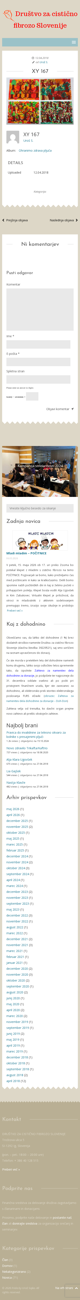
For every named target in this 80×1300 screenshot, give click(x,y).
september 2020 (17, 986)
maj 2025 (12, 838)
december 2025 (17, 821)
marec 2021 (14, 951)
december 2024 (17, 856)
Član (5, 1260)
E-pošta (13, 354)
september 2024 (17, 874)
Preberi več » (14, 610)
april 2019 (13, 1045)
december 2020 (17, 969)
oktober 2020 (15, 980)
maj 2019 (12, 1040)
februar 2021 (15, 957)
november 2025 (17, 827)
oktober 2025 (15, 833)
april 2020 (13, 1010)
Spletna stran (15, 371)
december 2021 (17, 939)
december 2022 (17, 915)
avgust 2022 (14, 927)
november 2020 (17, 974)
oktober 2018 (15, 1063)
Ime (10, 336)
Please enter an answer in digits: (20, 388)
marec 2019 (14, 1051)
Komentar (13, 284)
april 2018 (13, 1081)
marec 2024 (14, 886)
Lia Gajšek (13, 771)
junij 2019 (13, 1034)
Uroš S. (43, 62)
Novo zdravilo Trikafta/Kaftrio (27, 748)
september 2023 (17, 904)
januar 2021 (14, 963)
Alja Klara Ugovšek (19, 759)
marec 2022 (14, 933)
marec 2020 (14, 1016)
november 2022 (17, 921)
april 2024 (13, 880)
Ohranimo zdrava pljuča (35, 150)
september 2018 (17, 1069)
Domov (7, 1266)
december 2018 (17, 1057)
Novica (7, 1278)
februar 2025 (15, 850)
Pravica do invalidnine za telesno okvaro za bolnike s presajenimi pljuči (36, 734)
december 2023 (17, 892)
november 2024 (17, 862)
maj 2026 (12, 809)
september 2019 (17, 1028)
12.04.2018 (41, 58)
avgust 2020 (14, 992)
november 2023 (17, 898)
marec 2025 (14, 844)
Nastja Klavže (15, 783)
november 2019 (17, 1022)
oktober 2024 (15, 868)
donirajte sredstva (24, 1223)
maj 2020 (12, 1004)
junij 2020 (13, 998)
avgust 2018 (14, 1075)
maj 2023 (12, 909)
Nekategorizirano (14, 1272)
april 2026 (13, 815)
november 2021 (17, 945)
